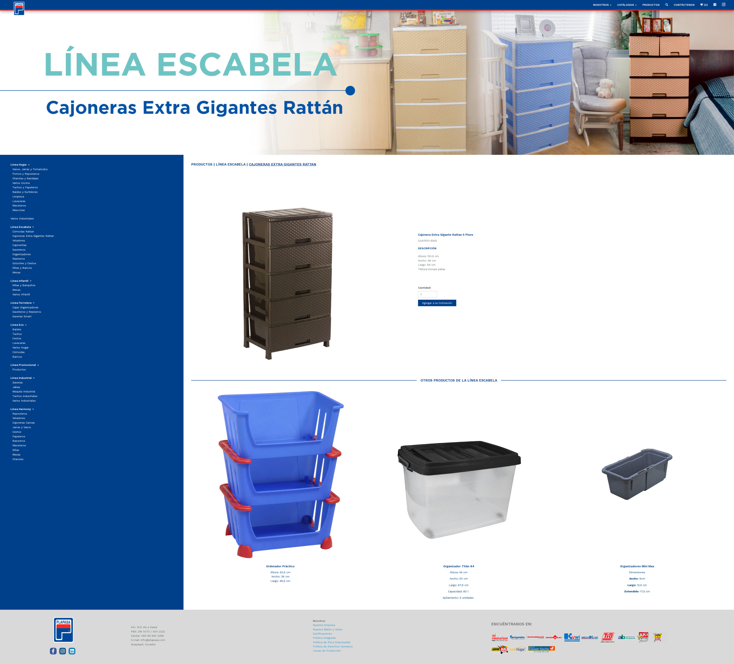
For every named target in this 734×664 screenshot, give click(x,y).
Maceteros (19, 205)
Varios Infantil (21, 294)
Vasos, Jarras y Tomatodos (30, 169)
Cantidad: (424, 287)
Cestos (16, 338)
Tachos (17, 333)
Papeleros (18, 436)
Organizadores (21, 254)
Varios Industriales (22, 218)
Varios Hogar (20, 347)
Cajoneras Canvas (23, 422)
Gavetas (17, 382)
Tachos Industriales (24, 396)
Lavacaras (18, 201)
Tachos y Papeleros (25, 187)
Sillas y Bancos (22, 267)
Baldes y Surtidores (25, 191)
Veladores (18, 240)
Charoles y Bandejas (25, 178)
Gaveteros (18, 249)
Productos (651, 4)
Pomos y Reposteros (25, 173)
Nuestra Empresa (324, 625)
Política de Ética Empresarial (331, 642)
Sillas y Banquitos (23, 285)
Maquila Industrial (23, 391)
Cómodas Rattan (23, 231)
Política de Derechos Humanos (333, 646)
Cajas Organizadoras (25, 307)
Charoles (18, 459)
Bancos (17, 356)
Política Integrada (324, 637)
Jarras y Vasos (21, 427)
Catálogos (626, 4)
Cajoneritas (19, 245)
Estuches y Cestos (24, 263)
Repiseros (18, 258)
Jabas (16, 387)
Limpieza (18, 196)
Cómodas (18, 352)
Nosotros (601, 4)
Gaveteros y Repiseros (26, 311)
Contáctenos (684, 4)
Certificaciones (322, 633)
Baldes (16, 329)
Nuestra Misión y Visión (328, 629)
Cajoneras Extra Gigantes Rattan (33, 235)
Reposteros (19, 413)
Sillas (15, 449)
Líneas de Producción (327, 650)
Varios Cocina (21, 182)
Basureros (18, 440)
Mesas (16, 272)
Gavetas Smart (22, 316)
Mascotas (18, 210)
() (705, 4)
